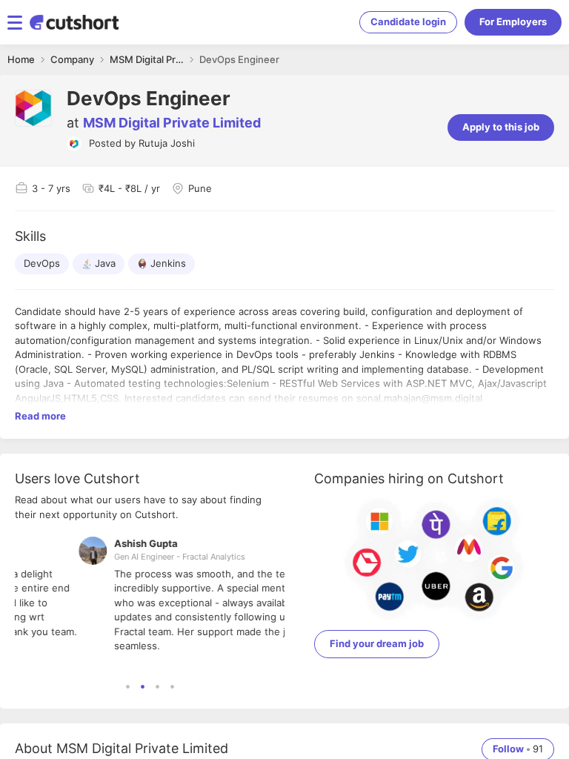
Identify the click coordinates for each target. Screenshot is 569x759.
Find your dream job (377, 643)
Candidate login (408, 21)
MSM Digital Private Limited (172, 122)
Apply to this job (500, 127)
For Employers (513, 21)
